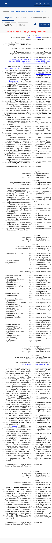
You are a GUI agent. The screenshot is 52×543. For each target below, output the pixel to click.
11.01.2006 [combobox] (8, 25)
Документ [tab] (8, 18)
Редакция (7, 22)
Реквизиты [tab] (21, 18)
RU (45, 3)
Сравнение (45, 25)
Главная (5, 11)
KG (37, 3)
